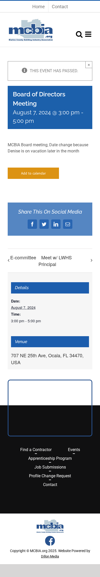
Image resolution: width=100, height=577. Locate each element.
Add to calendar (33, 173)
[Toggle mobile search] (79, 34)
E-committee (23, 257)
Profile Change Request (50, 475)
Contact (50, 484)
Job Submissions (50, 467)
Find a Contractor (36, 449)
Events (74, 449)
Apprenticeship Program (50, 458)
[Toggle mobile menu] (88, 34)
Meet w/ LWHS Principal (55, 260)
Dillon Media (50, 556)
